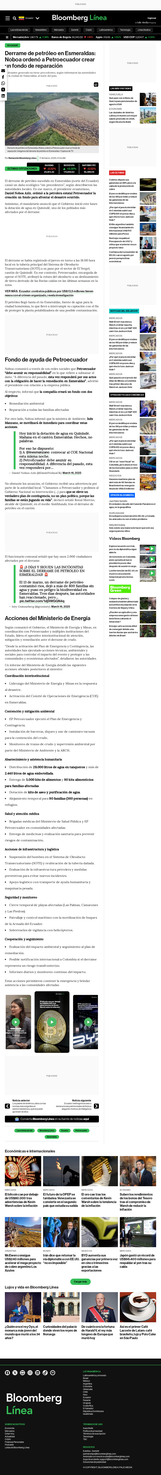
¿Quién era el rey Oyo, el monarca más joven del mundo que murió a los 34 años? (22, 1332)
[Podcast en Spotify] (52, 1372)
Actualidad (10, 1436)
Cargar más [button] (80, 1281)
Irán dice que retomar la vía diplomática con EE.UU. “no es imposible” (61, 1259)
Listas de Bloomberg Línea (17, 1447)
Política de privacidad (93, 1431)
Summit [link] (74, 30)
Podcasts (9, 1444)
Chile (85, 1392)
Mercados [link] (59, 30)
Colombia (87, 1386)
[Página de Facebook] (7, 1372)
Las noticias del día (24, 1131)
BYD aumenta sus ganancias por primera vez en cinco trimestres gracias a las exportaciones (99, 1262)
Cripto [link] (89, 30)
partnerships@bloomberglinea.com (99, 1454)
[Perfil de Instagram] (30, 1372)
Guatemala (88, 1414)
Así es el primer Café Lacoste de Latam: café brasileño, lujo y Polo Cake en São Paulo (138, 1332)
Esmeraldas (52, 1137)
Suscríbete (88, 1428)
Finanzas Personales (14, 1442)
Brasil (85, 1378)
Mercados (9, 1431)
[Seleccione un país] (37, 18)
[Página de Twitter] (14, 1372)
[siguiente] (96, 1106)
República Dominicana (93, 1411)
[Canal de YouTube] (22, 1372)
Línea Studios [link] (144, 30)
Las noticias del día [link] (19, 30)
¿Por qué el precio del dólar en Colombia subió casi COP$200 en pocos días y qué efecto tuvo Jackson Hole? (122, 213)
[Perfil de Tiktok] (45, 1372)
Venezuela (87, 1389)
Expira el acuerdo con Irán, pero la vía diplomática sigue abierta (123, 549)
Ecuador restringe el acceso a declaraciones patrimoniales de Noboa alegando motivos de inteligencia (73, 1106)
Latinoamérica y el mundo (94, 1375)
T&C (85, 1439)
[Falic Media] (137, 23)
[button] (96, 84)
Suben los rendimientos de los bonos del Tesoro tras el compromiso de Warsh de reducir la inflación (136, 1202)
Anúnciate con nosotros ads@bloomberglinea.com (106, 1456)
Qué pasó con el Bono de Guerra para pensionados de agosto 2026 (123, 101)
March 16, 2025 (72, 473)
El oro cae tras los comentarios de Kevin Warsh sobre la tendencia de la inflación (98, 1200)
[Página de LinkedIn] (37, 1372)
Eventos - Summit (91, 1451)
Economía (9, 1428)
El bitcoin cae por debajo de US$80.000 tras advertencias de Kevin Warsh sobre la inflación (21, 1200)
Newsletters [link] (41, 30)
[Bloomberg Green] (132, 588)
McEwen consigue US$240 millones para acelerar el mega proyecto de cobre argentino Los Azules (23, 1262)
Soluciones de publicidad (94, 1462)
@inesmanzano (38, 452)
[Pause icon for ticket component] (7, 37)
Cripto (8, 1439)
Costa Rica (88, 1405)
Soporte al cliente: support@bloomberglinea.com (105, 1459)
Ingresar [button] (152, 18)
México (86, 1381)
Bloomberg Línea (47, 1131)
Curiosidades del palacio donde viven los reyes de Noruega (60, 1330)
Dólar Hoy (9, 1433)
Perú (85, 1394)
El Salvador (88, 1408)
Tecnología (88, 1436)
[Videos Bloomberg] (132, 539)
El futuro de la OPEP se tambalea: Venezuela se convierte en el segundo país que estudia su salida (60, 1200)
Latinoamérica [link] (106, 30)
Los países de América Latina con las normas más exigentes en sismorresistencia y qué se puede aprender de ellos (29, 1107)
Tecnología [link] (125, 30)
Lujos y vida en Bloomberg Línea (31, 1287)
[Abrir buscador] (14, 18)
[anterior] (7, 1106)
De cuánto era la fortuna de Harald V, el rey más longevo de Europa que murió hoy (97, 1332)
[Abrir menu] (8, 18)
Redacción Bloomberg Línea (22, 158)
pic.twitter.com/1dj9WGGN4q (42, 601)
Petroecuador (81, 1131)
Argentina (87, 1383)
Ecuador (12, 45)
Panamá (86, 1400)
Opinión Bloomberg (122, 495)
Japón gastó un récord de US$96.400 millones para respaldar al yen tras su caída (138, 1261)
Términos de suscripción (94, 1433)
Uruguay (87, 1403)
